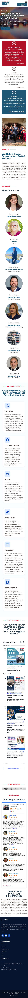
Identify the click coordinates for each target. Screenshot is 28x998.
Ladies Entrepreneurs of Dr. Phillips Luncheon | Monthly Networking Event (15, 755)
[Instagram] (9, 935)
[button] (26, 2)
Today (14, 763)
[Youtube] (6, 935)
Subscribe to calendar (13, 768)
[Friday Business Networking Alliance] (16, 683)
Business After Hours (13, 670)
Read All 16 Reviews (7, 885)
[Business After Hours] (16, 656)
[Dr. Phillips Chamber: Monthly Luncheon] (16, 713)
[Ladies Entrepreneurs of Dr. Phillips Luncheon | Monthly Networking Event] (16, 743)
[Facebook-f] (2, 935)
